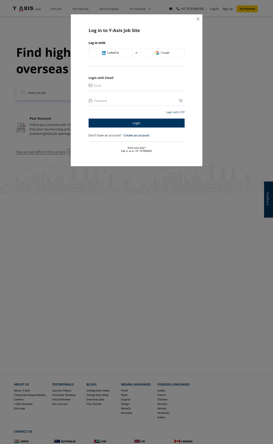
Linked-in (113, 52)
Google (165, 52)
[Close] (198, 19)
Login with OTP (175, 112)
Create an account (135, 135)
